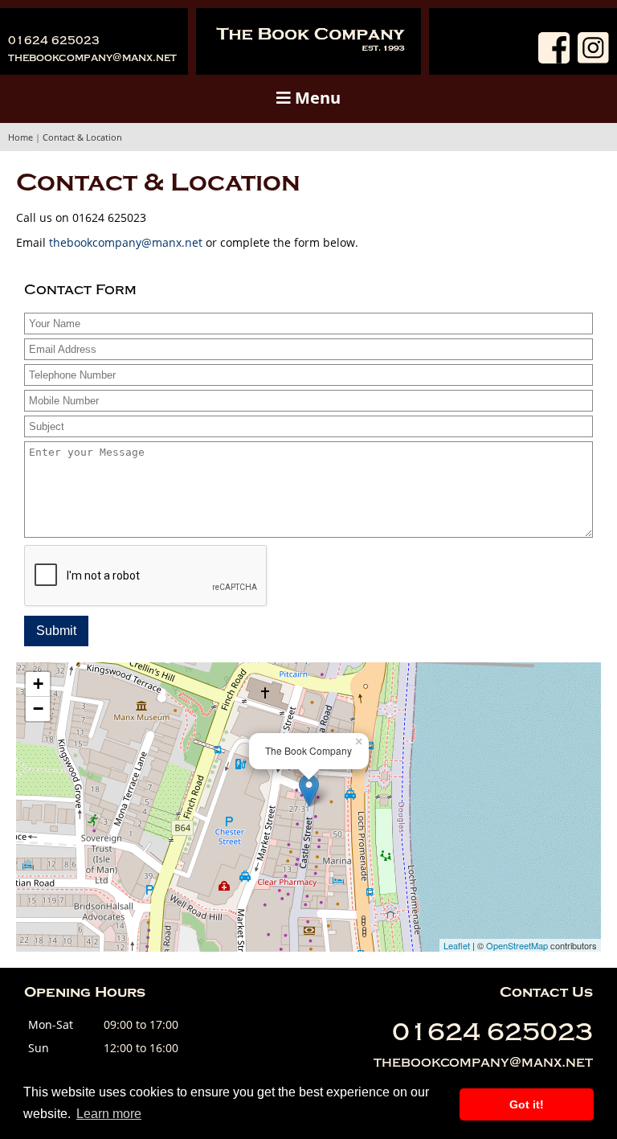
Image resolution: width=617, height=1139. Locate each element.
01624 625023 (54, 40)
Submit (56, 630)
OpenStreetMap (517, 945)
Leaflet (456, 945)
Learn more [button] (108, 1114)
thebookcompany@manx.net (92, 57)
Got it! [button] (526, 1104)
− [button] (38, 709)
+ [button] (38, 684)
